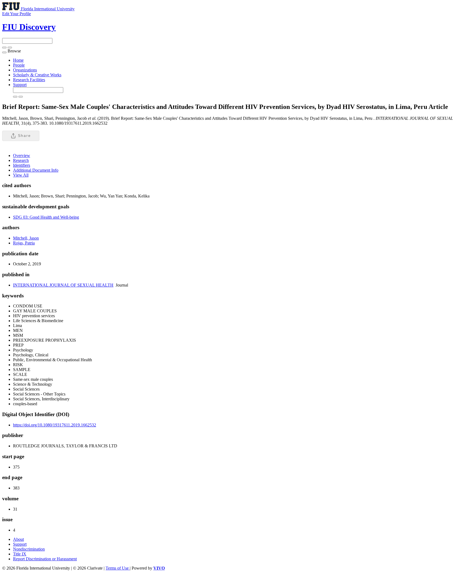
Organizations (25, 70)
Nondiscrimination (29, 549)
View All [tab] (20, 175)
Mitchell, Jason (26, 238)
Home (18, 60)
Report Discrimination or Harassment (45, 559)
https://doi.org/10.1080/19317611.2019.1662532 (54, 425)
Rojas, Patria (24, 243)
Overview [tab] (21, 155)
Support (20, 84)
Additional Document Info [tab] (35, 170)
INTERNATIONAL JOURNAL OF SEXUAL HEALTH (63, 285)
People (19, 65)
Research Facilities (29, 79)
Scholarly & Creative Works (37, 75)
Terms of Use (118, 568)
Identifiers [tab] (21, 165)
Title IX (19, 554)
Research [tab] (21, 160)
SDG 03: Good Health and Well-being (46, 217)
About (18, 539)
